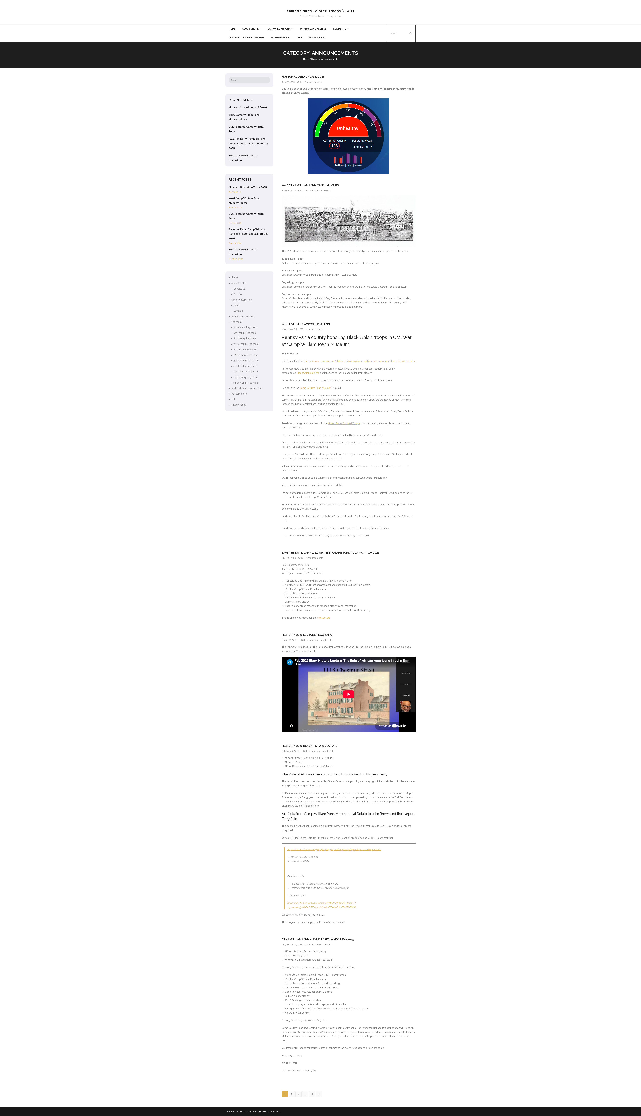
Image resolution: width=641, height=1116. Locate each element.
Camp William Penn (241, 299)
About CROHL (238, 283)
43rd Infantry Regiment (245, 371)
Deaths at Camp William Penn (247, 388)
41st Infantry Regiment (245, 366)
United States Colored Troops (344, 423)
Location (238, 310)
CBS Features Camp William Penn (306, 324)
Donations (238, 294)
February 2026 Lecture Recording (307, 634)
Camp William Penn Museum (315, 388)
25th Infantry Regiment (245, 355)
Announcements (313, 82)
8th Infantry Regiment (244, 338)
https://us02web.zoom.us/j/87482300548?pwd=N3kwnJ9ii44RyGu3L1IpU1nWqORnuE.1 (334, 849)
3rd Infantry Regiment (245, 327)
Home (306, 59)
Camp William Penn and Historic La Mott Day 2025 (318, 939)
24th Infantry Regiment (245, 349)
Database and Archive (242, 316)
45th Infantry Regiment (245, 377)
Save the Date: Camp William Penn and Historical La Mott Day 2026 (330, 552)
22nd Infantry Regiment (245, 344)
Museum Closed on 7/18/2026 (303, 76)
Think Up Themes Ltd (248, 1111)
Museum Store (239, 393)
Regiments (237, 322)
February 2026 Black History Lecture (309, 745)
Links (234, 399)
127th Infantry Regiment (245, 382)
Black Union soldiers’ (308, 373)
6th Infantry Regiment (244, 333)
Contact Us (239, 288)
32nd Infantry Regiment (245, 360)
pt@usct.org (323, 617)
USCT (300, 82)
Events (327, 190)
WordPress (275, 1111)
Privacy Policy (238, 404)
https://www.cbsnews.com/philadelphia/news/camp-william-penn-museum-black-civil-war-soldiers (360, 361)
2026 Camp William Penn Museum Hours (310, 185)
